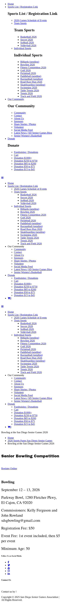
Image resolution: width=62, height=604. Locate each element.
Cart (16, 155)
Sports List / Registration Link (23, 6)
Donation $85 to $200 (25, 163)
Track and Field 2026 (31, 96)
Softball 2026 (27, 42)
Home (11, 4)
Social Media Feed (23, 130)
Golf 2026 (25, 70)
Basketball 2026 (28, 36)
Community (20, 112)
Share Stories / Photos (25, 124)
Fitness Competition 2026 (33, 67)
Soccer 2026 (26, 39)
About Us (19, 118)
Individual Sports (22, 48)
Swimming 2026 (28, 87)
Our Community (16, 99)
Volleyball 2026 (28, 45)
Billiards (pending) (29, 61)
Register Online (9, 468)
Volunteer (19, 127)
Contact (18, 115)
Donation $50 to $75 (24, 166)
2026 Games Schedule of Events (30, 20)
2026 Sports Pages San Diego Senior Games (30, 440)
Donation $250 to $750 (25, 160)
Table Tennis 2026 (29, 90)
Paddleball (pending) (30, 76)
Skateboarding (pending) (32, 84)
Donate (11, 138)
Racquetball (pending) (31, 79)
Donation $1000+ (23, 158)
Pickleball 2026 (28, 73)
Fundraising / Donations (26, 152)
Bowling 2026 (27, 64)
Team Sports (20, 23)
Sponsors (18, 121)
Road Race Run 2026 (31, 82)
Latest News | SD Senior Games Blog (33, 132)
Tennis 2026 (26, 93)
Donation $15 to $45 (24, 169)
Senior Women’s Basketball (28, 135)
